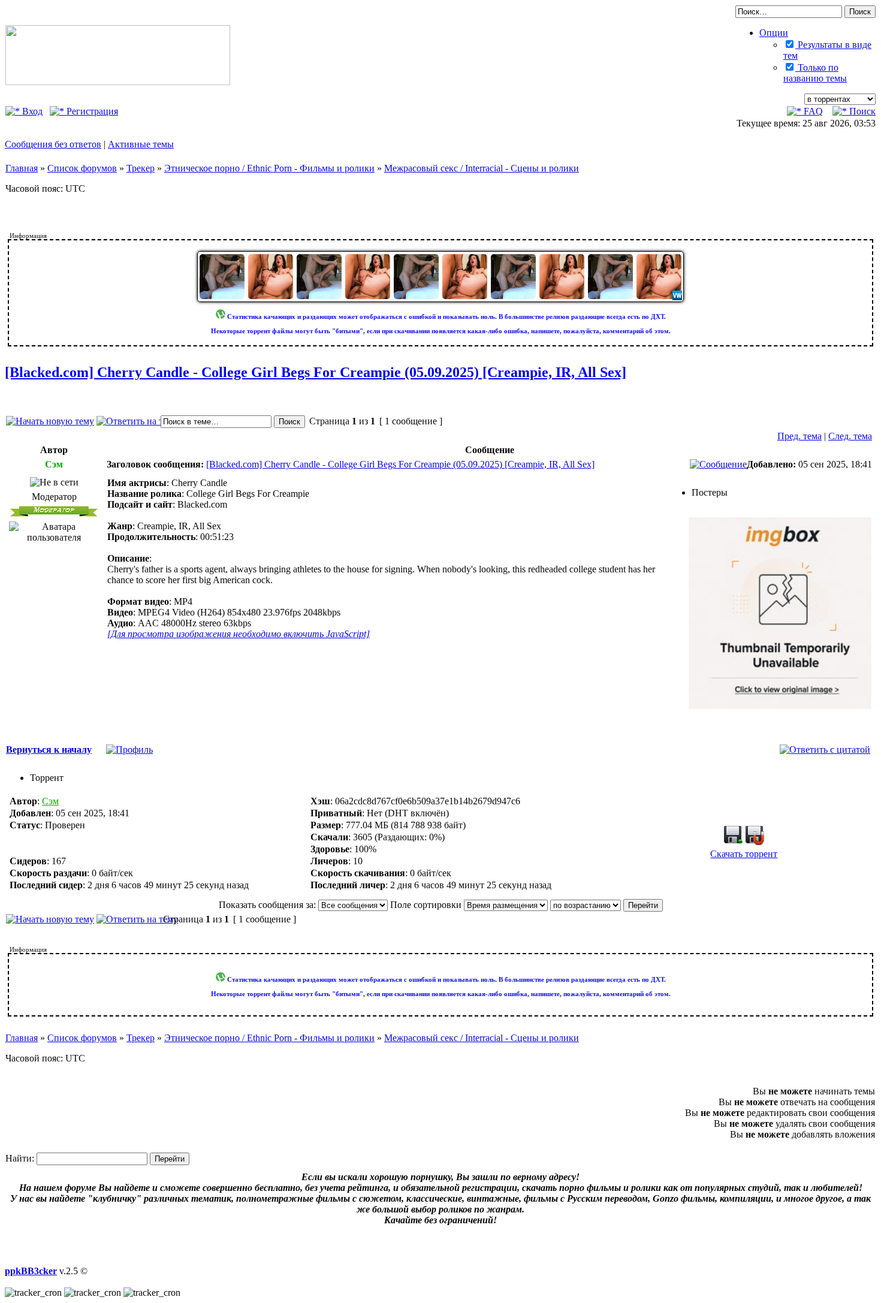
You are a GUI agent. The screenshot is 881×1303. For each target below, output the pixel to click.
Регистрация (91, 111)
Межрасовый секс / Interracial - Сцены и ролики (481, 168)
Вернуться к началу (49, 749)
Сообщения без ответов (53, 144)
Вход (31, 111)
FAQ (812, 111)
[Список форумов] (117, 82)
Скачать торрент (743, 854)
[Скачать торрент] (733, 842)
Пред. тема (799, 436)
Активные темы (141, 144)
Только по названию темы (815, 72)
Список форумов (82, 168)
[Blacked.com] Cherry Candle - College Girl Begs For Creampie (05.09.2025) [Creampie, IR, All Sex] (315, 372)
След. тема (850, 436)
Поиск (861, 111)
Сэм (50, 801)
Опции (773, 33)
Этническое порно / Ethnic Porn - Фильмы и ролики (269, 168)
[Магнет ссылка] (754, 842)
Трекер (140, 168)
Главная (21, 168)
